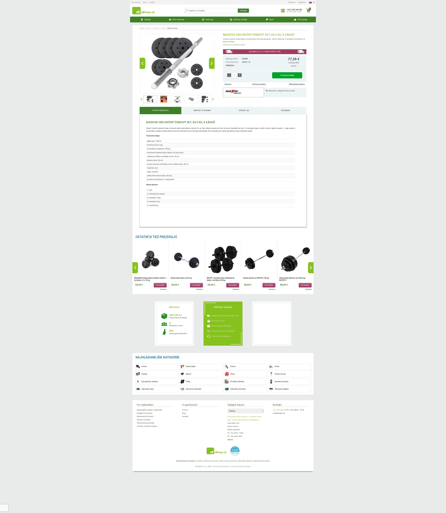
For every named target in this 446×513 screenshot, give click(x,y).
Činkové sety (172, 28)
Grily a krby (224, 461)
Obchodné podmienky (145, 423)
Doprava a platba (259, 84)
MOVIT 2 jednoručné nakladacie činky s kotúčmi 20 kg (220, 279)
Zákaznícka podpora (297, 84)
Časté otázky (136, 2)
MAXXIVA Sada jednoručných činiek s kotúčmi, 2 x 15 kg (150, 279)
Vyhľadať (243, 11)
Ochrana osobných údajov (147, 426)
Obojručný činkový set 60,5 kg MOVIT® (292, 279)
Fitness (156, 28)
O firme (185, 410)
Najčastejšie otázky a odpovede (149, 410)
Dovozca (228, 84)
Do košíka (160, 285)
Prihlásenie (291, 2)
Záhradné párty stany (261, 461)
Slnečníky (233, 461)
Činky (163, 28)
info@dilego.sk (279, 413)
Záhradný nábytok (245, 461)
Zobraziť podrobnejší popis (234, 45)
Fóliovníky (214, 461)
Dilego (142, 28)
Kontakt (151, 2)
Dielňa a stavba (203, 461)
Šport (149, 28)
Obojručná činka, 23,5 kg (181, 278)
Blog (144, 2)
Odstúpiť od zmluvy (144, 413)
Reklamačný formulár (145, 416)
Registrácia (302, 2)
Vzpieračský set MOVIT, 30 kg (256, 278)
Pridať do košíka (287, 75)
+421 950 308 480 (279, 410)
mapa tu (230, 439)
